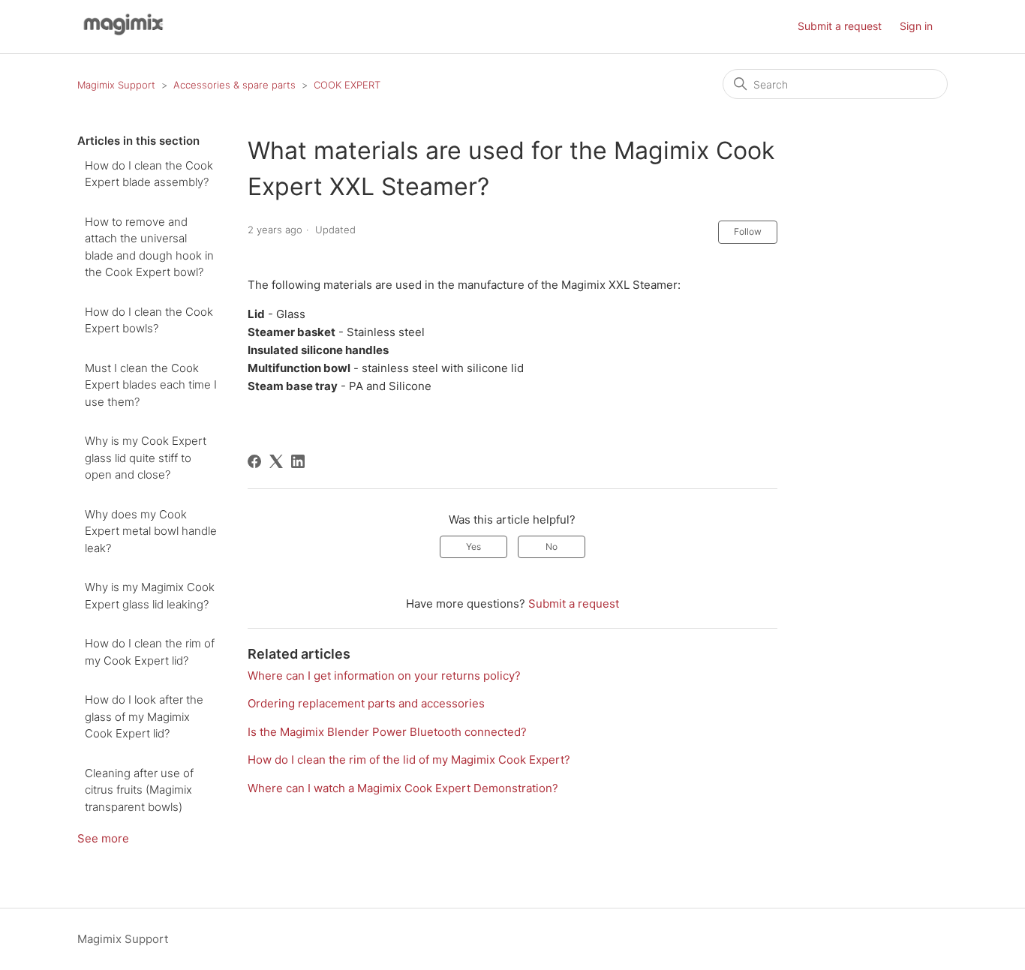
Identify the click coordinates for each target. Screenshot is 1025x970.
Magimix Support (116, 85)
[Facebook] (254, 461)
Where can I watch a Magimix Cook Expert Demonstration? (403, 788)
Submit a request (840, 26)
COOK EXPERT (347, 85)
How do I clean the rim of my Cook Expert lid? (150, 652)
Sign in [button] (916, 26)
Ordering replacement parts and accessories (366, 703)
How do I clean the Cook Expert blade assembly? (149, 174)
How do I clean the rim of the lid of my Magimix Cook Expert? (409, 759)
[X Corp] (276, 461)
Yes (473, 546)
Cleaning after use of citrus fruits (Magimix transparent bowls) (139, 790)
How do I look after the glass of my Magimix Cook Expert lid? (144, 716)
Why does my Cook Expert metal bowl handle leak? (151, 531)
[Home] (121, 34)
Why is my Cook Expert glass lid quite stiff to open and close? (145, 458)
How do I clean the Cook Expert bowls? (149, 320)
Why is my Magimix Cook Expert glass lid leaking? (150, 595)
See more (103, 838)
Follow (748, 231)
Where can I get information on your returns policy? (384, 675)
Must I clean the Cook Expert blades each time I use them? (151, 385)
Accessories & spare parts (234, 85)
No (552, 546)
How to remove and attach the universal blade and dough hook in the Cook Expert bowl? (149, 247)
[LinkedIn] (298, 461)
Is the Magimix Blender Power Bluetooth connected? (387, 732)
